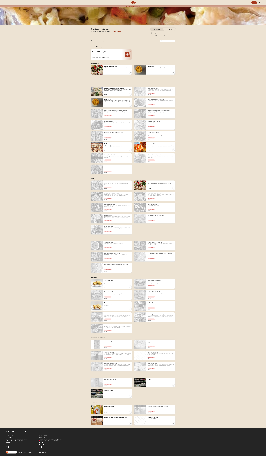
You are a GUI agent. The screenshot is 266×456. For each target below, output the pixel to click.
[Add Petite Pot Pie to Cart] (173, 72)
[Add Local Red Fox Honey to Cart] (130, 412)
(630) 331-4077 (43, 437)
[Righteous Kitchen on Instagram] (41, 447)
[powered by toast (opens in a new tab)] (11, 452)
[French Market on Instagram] (8, 447)
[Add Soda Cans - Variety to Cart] (130, 396)
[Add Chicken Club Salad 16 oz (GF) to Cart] (130, 72)
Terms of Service (21, 452)
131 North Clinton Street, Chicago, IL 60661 (16, 439)
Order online (9, 444)
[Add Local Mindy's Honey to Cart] (173, 423)
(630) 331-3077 (9, 437)
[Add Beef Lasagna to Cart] (130, 150)
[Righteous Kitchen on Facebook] (40, 447)
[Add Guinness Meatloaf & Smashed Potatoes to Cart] (130, 94)
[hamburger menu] (259, 2)
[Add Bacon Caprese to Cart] (130, 309)
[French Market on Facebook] (6, 447)
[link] (93, 41)
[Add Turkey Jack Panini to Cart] (130, 287)
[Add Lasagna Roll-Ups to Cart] (173, 150)
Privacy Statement (31, 452)
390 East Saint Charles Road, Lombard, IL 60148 (50, 439)
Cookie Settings (42, 452)
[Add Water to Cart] (173, 385)
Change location (117, 31)
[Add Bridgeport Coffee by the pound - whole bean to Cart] (130, 423)
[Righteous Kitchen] (133, 2)
